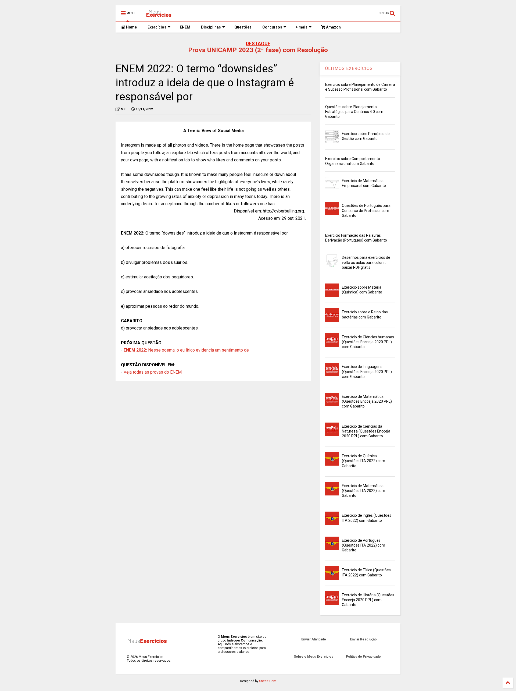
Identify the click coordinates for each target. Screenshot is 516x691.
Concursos (272, 27)
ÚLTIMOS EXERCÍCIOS (349, 68)
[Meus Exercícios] (158, 15)
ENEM (185, 27)
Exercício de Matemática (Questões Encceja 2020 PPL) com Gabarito (367, 401)
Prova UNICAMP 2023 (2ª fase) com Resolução (258, 50)
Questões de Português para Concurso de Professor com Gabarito (366, 210)
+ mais (301, 27)
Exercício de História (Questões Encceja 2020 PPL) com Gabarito (368, 600)
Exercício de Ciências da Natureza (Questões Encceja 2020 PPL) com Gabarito (366, 431)
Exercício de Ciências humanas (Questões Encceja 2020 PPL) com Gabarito (368, 342)
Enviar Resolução (363, 639)
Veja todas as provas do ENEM (153, 372)
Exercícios (157, 27)
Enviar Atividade (313, 639)
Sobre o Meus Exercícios (313, 656)
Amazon (333, 27)
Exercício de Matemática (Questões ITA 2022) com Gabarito (363, 491)
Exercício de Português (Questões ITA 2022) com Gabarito (363, 545)
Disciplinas (211, 27)
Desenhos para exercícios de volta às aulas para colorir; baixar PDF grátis (366, 262)
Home (131, 27)
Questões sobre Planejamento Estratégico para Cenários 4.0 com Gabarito (354, 112)
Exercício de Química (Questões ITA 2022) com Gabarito (363, 461)
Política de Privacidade (363, 656)
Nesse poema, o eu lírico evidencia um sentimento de (186, 350)
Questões (243, 27)
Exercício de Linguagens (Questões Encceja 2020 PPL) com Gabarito (367, 371)
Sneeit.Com (267, 681)
